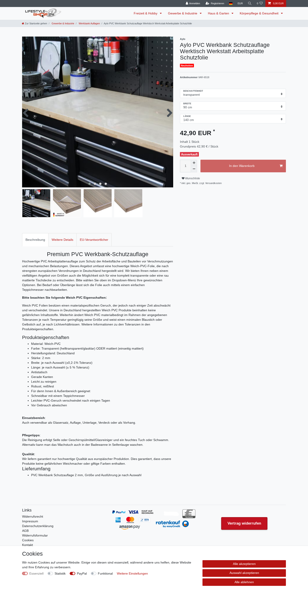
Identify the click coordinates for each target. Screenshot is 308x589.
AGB (25, 530)
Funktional (105, 573)
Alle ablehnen (244, 582)
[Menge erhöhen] (194, 163)
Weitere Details (62, 239)
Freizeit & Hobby (146, 13)
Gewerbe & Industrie (183, 13)
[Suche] (249, 3)
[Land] (231, 3)
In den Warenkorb (242, 166)
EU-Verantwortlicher (94, 239)
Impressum (30, 521)
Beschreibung (35, 239)
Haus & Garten (219, 13)
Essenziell (36, 573)
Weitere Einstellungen (132, 573)
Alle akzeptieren (244, 564)
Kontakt (27, 545)
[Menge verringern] (194, 169)
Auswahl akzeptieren (244, 573)
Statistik (60, 573)
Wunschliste (192, 178)
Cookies (28, 540)
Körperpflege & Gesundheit (259, 13)
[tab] (35, 239)
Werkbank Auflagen (89, 23)
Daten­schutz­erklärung (37, 526)
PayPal (82, 573)
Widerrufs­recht (32, 516)
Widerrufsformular (35, 535)
